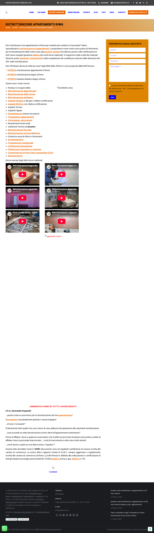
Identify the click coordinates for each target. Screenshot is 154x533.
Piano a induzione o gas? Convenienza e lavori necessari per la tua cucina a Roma (127, 514)
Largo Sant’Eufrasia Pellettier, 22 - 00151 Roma (78, 3)
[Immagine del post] (107, 491)
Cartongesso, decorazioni (20, 120)
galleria (36, 55)
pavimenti (24, 58)
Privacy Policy (12, 519)
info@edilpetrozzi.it (122, 3)
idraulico (55, 459)
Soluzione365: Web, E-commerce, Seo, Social (132, 530)
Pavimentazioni (15, 114)
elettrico (76, 459)
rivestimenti (35, 58)
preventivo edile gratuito (23, 512)
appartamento (64, 415)
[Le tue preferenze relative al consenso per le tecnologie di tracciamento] (150, 529)
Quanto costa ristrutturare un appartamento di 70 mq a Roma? (129, 491)
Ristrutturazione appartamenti (22, 91)
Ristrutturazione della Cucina (21, 94)
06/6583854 (104, 3)
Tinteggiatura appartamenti (21, 117)
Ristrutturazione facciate (19, 130)
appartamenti (29, 496)
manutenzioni (17, 496)
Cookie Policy (24, 519)
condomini (39, 496)
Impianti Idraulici (16, 101)
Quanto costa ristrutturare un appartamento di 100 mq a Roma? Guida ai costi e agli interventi (129, 503)
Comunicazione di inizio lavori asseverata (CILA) (30, 153)
